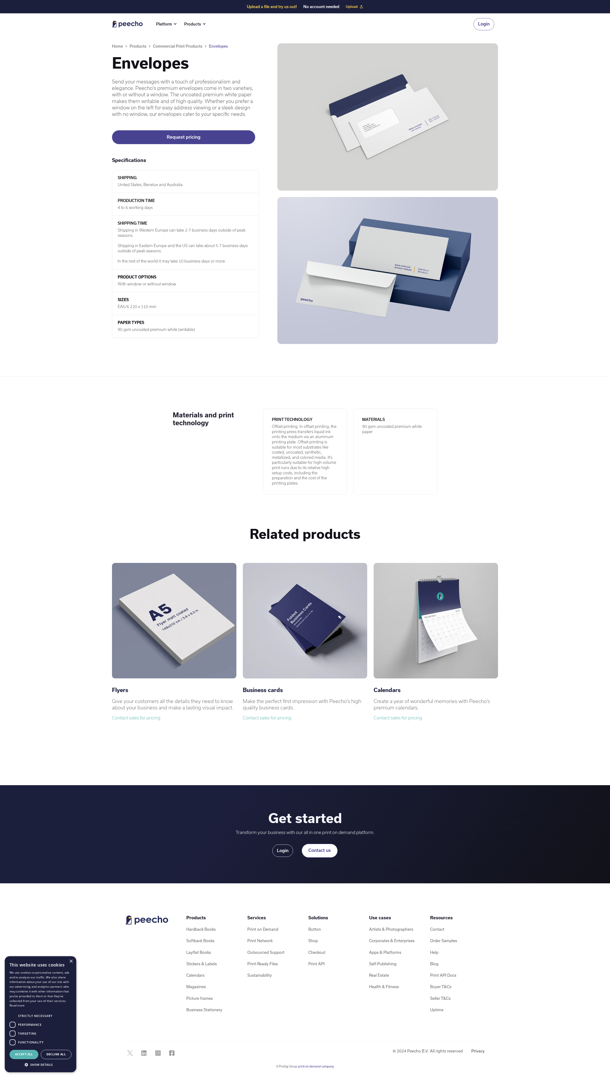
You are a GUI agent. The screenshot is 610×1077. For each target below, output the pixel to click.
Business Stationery (204, 1009)
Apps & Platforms (385, 952)
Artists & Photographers (391, 929)
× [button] (71, 961)
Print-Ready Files (262, 963)
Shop (313, 940)
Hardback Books (201, 929)
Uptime (436, 1009)
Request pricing (183, 137)
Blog (434, 963)
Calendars (195, 975)
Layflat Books (198, 952)
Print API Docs (443, 975)
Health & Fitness (384, 986)
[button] (165, 24)
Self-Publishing (382, 963)
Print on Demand (262, 929)
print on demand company (316, 1066)
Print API (316, 963)
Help (434, 952)
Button (314, 929)
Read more (17, 1005)
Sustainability (259, 975)
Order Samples (443, 940)
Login (484, 23)
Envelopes (218, 46)
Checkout (316, 952)
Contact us (319, 850)
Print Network (260, 940)
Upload (352, 7)
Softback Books (200, 940)
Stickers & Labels (201, 963)
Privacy (478, 1051)
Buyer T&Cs (440, 986)
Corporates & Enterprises (392, 940)
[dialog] (40, 1014)
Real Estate (379, 975)
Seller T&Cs (440, 998)
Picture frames (199, 998)
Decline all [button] (56, 1054)
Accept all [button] (24, 1054)
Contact (437, 929)
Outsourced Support (266, 952)
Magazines (196, 986)
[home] (127, 24)
